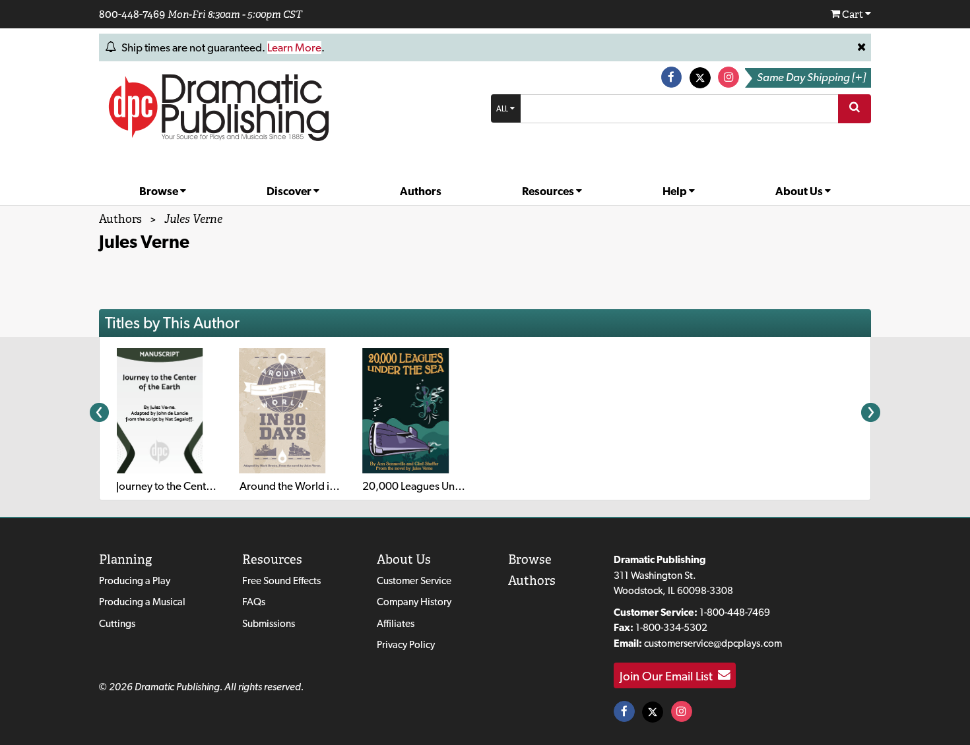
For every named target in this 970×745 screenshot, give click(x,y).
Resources (549, 191)
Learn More (294, 47)
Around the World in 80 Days (307, 485)
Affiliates (395, 623)
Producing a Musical (142, 601)
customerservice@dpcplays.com (713, 643)
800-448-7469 (132, 14)
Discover (290, 191)
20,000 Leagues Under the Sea (434, 485)
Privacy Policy (406, 644)
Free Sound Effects (281, 580)
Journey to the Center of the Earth (193, 485)
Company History (414, 601)
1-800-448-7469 (734, 612)
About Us (800, 191)
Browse (159, 191)
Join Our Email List (669, 675)
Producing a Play (134, 580)
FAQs (253, 601)
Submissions (268, 623)
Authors (420, 191)
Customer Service (414, 580)
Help (676, 191)
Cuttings (117, 623)
